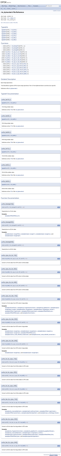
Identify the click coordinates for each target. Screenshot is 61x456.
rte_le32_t (14, 37)
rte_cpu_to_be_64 (16, 61)
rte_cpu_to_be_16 (16, 57)
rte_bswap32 (15, 48)
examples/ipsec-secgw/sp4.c (12, 235)
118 (11, 142)
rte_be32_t (14, 31)
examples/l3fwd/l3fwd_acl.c (12, 215)
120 (11, 175)
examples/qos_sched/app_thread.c (49, 413)
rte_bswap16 (15, 46)
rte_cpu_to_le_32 (16, 54)
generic (13, 8)
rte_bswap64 (15, 50)
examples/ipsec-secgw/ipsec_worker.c (44, 309)
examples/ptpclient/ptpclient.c (29, 413)
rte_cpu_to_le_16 (16, 52)
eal (4, 8)
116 (11, 109)
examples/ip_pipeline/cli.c (43, 307)
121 (11, 191)
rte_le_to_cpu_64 (16, 67)
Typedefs (54, 10)
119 (11, 158)
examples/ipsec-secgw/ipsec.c (25, 309)
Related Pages (12, 6)
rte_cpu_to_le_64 (16, 56)
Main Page (4, 6)
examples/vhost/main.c (29, 313)
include (8, 8)
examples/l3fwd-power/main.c (30, 311)
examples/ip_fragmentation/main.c (26, 307)
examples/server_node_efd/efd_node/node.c (17, 334)
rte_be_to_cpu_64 (16, 73)
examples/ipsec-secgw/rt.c (28, 234)
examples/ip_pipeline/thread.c (46, 431)
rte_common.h (11, 18)
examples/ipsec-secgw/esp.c (12, 331)
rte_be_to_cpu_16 (16, 69)
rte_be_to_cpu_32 (16, 71)
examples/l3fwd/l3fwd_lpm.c (12, 313)
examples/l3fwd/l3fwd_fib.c (46, 434)
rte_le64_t (14, 39)
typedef (4, 29)
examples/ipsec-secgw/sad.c (12, 332)
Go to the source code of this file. (9, 22)
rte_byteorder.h (13, 88)
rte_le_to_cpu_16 (16, 63)
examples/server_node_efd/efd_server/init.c (43, 334)
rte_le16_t (14, 35)
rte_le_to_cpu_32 (16, 65)
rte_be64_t (14, 33)
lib (1, 8)
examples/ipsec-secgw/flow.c (13, 234)
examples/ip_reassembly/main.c (13, 411)
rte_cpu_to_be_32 (16, 59)
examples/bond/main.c (11, 307)
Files (29, 6)
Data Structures (21, 6)
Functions (59, 10)
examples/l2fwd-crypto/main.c (13, 311)
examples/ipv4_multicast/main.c (30, 411)
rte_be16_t (14, 29)
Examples (35, 6)
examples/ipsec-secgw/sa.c (43, 234)
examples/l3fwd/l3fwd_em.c (45, 311)
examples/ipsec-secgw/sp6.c (30, 352)
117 (11, 126)
